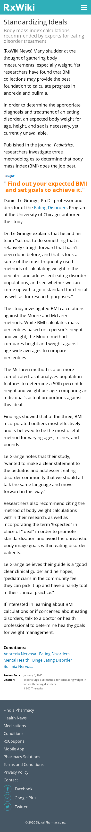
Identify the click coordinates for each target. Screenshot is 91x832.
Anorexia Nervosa (20, 653)
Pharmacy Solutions (22, 756)
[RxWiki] (19, 7)
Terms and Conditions (24, 764)
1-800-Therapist (33, 688)
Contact (11, 780)
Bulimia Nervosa (18, 666)
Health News (15, 718)
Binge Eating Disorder (52, 660)
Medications (15, 725)
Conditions (14, 733)
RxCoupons (14, 741)
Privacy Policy (16, 772)
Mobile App (14, 749)
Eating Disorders (51, 207)
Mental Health (16, 660)
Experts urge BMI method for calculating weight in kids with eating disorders (55, 682)
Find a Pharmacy (19, 710)
